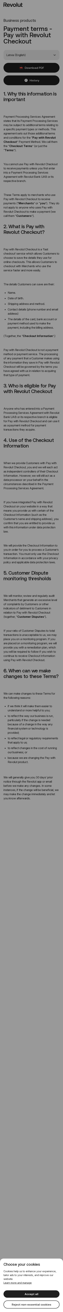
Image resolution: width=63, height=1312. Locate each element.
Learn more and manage (18, 1282)
